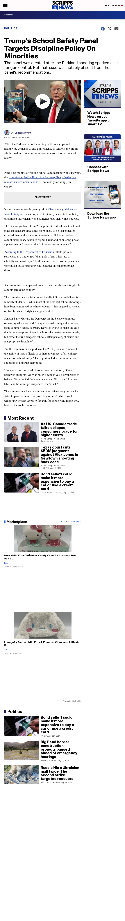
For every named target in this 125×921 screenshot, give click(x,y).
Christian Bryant (23, 132)
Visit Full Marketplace (71, 522)
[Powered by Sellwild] (76, 701)
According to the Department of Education (29, 252)
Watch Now (113, 5)
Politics (10, 28)
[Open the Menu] (5, 5)
